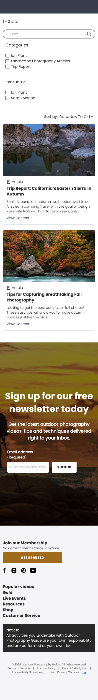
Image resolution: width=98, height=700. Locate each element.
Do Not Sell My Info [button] (74, 668)
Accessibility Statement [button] (28, 672)
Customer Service (21, 616)
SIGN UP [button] (64, 467)
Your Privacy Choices (64, 672)
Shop (8, 610)
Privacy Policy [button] (46, 668)
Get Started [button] (32, 557)
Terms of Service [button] (19, 668)
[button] (89, 34)
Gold (8, 593)
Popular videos (18, 587)
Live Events (14, 598)
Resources (14, 604)
